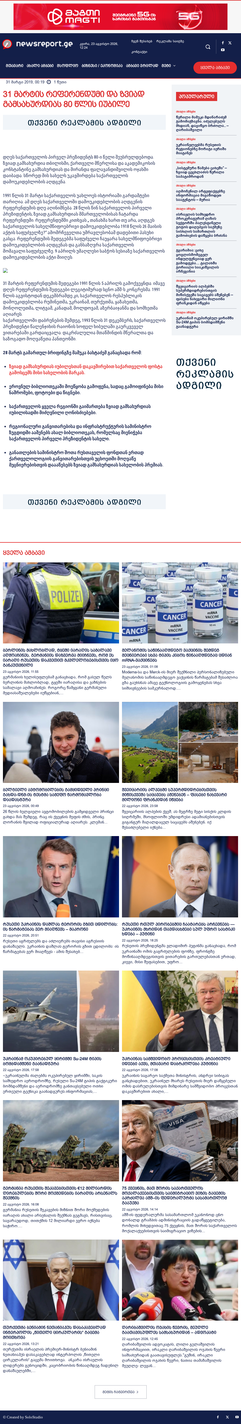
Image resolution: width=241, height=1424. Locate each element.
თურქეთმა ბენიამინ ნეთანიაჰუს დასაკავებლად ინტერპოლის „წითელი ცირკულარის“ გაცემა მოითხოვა (54, 1332)
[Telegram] (63, 527)
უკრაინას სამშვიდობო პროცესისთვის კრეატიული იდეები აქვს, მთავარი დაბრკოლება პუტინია (176, 1061)
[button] (208, 46)
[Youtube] (222, 50)
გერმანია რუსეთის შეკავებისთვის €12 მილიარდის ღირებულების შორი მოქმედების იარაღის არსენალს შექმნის (60, 1193)
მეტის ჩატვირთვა (119, 1392)
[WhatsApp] (36, 527)
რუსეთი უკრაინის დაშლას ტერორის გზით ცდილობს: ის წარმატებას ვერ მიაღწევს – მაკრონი (60, 927)
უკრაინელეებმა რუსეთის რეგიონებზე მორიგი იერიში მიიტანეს (201, 149)
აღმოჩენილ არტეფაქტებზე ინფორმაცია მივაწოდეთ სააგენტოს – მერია (200, 195)
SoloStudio (34, 1417)
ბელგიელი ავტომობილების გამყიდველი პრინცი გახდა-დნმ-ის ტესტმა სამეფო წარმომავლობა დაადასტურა (56, 794)
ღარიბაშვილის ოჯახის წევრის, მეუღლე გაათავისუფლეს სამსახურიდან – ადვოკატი (169, 1330)
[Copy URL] (90, 527)
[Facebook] (222, 43)
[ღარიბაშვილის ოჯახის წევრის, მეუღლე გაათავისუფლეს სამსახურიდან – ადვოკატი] (180, 1280)
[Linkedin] (49, 527)
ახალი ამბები (185, 111)
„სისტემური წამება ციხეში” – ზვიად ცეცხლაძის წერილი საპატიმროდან (201, 172)
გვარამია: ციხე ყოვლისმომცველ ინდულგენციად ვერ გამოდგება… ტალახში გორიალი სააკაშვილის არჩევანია (197, 261)
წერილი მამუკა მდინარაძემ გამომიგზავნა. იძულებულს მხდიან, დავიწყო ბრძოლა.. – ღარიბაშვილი (202, 123)
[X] (229, 43)
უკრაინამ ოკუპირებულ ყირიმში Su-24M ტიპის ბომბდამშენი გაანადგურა (205, 322)
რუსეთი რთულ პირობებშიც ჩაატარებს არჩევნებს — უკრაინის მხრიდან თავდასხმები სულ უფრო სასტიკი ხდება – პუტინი (178, 929)
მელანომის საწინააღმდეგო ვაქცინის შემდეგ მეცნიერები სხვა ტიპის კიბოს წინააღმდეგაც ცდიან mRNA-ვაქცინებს (177, 655)
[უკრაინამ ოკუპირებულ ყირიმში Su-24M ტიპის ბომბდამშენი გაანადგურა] (61, 1011)
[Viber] (76, 527)
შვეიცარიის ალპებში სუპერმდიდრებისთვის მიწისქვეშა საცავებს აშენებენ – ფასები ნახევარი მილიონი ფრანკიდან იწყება (204, 295)
